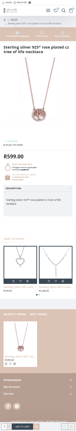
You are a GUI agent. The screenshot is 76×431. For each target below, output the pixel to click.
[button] (37, 294)
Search (14, 19)
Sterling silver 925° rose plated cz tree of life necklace (20, 356)
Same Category (14, 238)
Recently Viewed (15, 314)
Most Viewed (38, 314)
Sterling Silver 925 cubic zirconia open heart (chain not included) (27, 287)
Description (13, 188)
